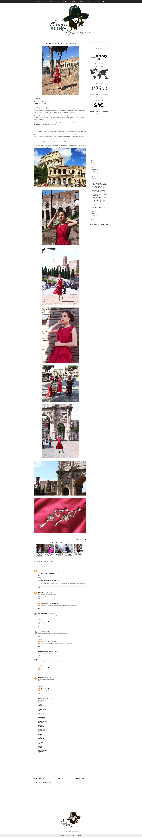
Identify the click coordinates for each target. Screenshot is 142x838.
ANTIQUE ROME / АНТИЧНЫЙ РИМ (99, 193)
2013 (92, 221)
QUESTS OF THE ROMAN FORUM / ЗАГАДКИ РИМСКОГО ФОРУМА (99, 184)
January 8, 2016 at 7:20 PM (48, 698)
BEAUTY (65, 1)
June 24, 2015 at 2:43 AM (53, 651)
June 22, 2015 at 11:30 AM (47, 592)
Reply (39, 575)
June (93, 178)
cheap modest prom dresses (43, 651)
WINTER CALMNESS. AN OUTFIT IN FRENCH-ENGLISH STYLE (69, 555)
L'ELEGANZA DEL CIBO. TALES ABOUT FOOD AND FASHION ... (99, 191)
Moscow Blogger (41, 613)
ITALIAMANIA (95, 205)
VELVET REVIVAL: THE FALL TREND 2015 (78, 554)
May (93, 209)
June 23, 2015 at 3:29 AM (54, 641)
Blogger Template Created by (71, 835)
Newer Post (41, 778)
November (94, 169)
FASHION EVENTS (84, 1)
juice (38, 631)
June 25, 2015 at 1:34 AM (54, 667)
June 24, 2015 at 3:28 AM (47, 659)
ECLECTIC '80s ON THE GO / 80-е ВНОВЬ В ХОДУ (49, 554)
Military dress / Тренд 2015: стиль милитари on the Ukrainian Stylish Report (51, 681)
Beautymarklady (44, 580)
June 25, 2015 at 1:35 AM (54, 688)
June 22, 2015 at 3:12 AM (54, 580)
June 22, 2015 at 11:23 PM (44, 631)
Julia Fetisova (40, 659)
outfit (50, 561)
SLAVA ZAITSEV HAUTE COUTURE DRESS (99, 198)
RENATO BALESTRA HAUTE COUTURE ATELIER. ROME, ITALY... (98, 187)
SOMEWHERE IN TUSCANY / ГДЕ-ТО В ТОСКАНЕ (99, 195)
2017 (92, 162)
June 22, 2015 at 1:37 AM (46, 570)
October (93, 171)
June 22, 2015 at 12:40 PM (54, 603)
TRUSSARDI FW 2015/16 (97, 181)
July (93, 176)
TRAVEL (74, 1)
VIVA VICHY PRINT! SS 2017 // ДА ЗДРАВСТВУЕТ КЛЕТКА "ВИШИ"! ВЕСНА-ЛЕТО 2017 (40, 555)
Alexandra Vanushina (43, 561)
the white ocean (40, 634)
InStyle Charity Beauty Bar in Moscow (99, 207)
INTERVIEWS (48, 1)
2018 (92, 160)
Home (60, 778)
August (93, 174)
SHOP (94, 1)
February (93, 215)
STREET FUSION (95, 180)
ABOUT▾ (102, 1)
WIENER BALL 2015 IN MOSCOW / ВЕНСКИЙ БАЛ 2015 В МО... (99, 201)
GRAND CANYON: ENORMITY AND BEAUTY (59, 554)
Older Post (80, 778)
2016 (92, 164)
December (94, 167)
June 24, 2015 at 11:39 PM (46, 677)
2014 (92, 219)
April (93, 211)
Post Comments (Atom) (46, 782)
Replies (40, 577)
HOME (39, 1)
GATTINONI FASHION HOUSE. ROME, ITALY (100, 203)
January (93, 217)
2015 (92, 166)
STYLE (57, 1)
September (94, 173)
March (93, 213)
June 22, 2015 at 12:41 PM (54, 622)
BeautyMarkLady (69, 831)
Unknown (40, 570)
